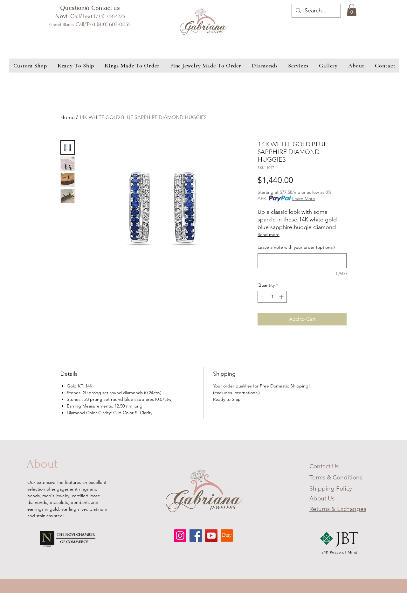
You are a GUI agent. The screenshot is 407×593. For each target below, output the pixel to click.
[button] (352, 10)
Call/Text (90, 16)
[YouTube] (211, 535)
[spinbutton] (272, 296)
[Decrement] (262, 296)
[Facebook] (196, 535)
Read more (268, 234)
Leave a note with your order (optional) (296, 247)
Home (67, 117)
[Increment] (282, 296)
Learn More (303, 198)
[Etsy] (227, 535)
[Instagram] (180, 535)
